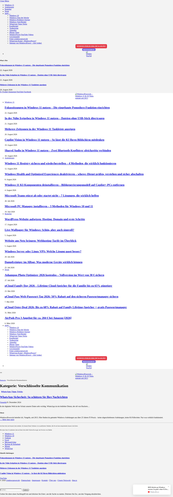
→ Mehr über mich (7, 420)
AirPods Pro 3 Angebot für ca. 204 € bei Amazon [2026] (38, 317)
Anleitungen (9, 7)
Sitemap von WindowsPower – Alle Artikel (25, 43)
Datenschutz (25, 480)
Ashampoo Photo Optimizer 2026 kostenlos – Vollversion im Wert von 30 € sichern (54, 275)
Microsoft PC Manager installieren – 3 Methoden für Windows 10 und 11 (49, 206)
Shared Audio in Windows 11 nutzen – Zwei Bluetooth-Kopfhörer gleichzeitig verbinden (58, 150)
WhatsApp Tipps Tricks (18, 24)
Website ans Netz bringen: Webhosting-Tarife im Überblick (40, 240)
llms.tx (74, 480)
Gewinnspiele (14, 37)
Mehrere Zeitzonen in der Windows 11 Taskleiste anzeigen (23, 85)
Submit (25, 490)
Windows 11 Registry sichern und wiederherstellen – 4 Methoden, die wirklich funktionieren (60, 163)
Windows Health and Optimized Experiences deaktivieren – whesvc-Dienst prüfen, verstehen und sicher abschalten (74, 174)
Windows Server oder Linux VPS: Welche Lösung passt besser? (43, 251)
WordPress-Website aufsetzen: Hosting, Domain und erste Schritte (45, 219)
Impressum (36, 480)
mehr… (7, 13)
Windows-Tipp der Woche (19, 18)
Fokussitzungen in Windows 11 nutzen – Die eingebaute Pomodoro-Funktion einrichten (35, 65)
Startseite (3, 380)
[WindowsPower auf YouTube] (89, 54)
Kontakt (45, 480)
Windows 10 (14, 16)
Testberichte (13, 28)
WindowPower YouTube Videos (21, 35)
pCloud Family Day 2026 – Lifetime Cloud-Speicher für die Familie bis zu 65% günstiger (58, 285)
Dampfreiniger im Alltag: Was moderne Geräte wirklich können (43, 262)
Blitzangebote (88, 49)
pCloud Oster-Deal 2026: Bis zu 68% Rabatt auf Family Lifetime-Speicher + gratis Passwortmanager (66, 307)
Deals (7, 11)
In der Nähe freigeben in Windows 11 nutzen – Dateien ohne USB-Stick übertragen (33, 75)
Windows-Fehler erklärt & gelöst (91, 46)
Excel (7, 440)
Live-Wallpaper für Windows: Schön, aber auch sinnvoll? (39, 229)
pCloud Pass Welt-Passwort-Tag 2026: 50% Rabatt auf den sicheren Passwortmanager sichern (61, 296)
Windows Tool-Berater (17, 22)
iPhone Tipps (14, 32)
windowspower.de (13, 480)
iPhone (7, 446)
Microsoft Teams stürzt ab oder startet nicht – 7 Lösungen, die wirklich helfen (52, 195)
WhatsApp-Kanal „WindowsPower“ (22, 41)
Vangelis (3, 402)
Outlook (8, 438)
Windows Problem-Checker (19, 20)
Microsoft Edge (10, 442)
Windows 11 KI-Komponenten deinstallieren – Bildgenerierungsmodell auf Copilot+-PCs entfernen (64, 184)
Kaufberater (13, 26)
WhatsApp (9, 449)
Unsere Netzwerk (64, 480)
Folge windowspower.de (18, 39)
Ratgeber (8, 9)
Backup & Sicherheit (12, 444)
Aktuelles (12, 30)
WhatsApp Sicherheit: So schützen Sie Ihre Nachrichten (34, 397)
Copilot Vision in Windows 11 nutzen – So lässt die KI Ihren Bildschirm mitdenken (54, 139)
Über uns (52, 480)
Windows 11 (9, 5)
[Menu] (1, 372)
